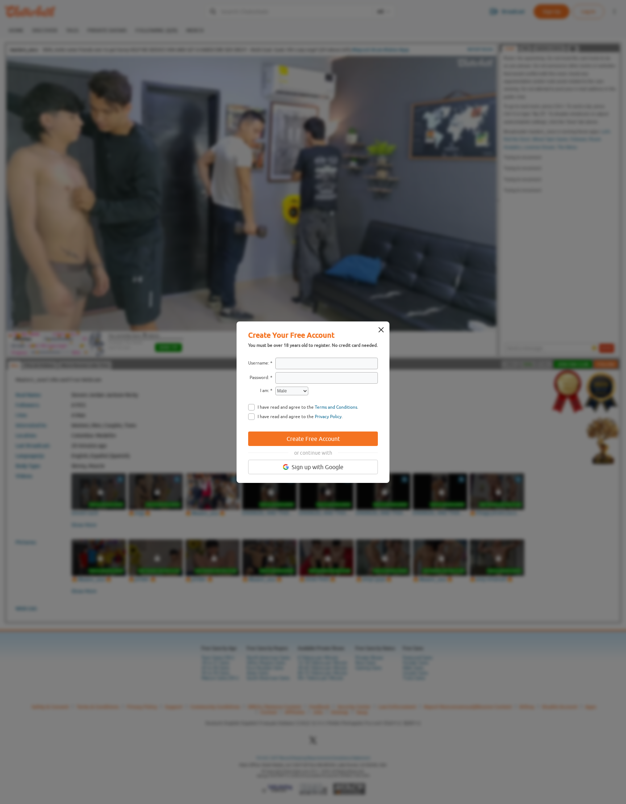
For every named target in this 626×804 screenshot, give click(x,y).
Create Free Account (313, 438)
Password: (259, 377)
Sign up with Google (317, 467)
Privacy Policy (328, 416)
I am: (264, 390)
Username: (258, 363)
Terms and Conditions (336, 407)
